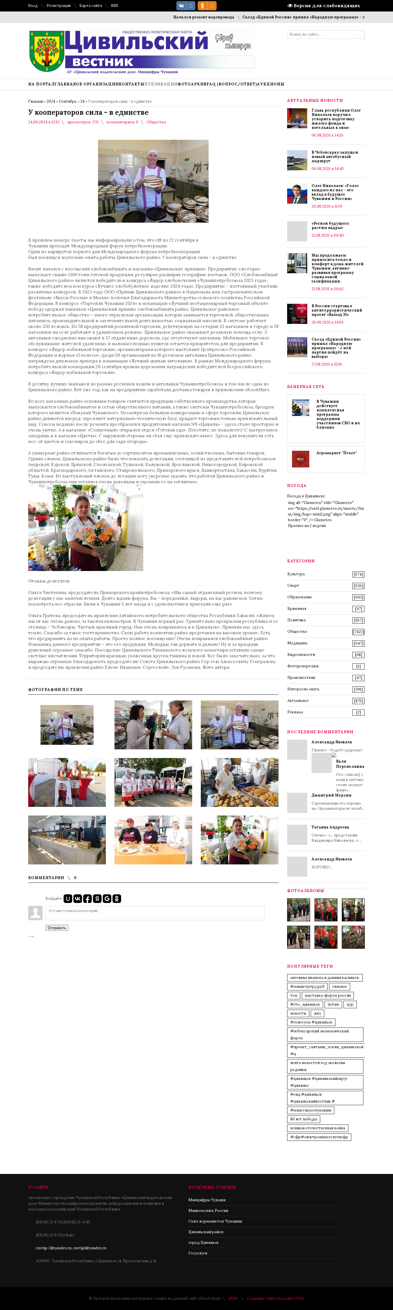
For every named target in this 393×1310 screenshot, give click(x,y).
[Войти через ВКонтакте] (77, 898)
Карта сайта (90, 5)
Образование (299, 597)
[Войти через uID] (68, 898)
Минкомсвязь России (208, 1210)
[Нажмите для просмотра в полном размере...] (85, 569)
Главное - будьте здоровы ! (338, 766)
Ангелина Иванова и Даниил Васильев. (325, 977)
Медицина (297, 643)
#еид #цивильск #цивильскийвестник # (312, 1098)
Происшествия (301, 677)
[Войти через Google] (107, 898)
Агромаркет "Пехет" (336, 453)
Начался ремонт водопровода (179, 17)
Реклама (295, 712)
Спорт (293, 585)
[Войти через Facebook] (87, 898)
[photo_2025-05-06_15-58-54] (325, 937)
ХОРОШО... (332, 863)
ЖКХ (317, 1013)
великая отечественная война (317, 1128)
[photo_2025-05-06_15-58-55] (353, 937)
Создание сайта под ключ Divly (275, 1298)
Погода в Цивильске (306, 496)
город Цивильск (203, 1242)
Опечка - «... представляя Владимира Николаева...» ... (337, 834)
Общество (156, 122)
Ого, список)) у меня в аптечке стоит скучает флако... (350, 776)
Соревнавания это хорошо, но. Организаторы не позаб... (338, 802)
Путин (333, 1004)
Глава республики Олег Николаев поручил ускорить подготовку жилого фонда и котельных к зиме (336, 119)
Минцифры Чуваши (207, 1200)
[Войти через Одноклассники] (116, 898)
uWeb (233, 1298)
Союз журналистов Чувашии (215, 1221)
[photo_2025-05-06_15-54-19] (298, 909)
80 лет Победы (303, 1119)
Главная (35, 101)
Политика (296, 620)
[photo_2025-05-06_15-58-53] (298, 937)
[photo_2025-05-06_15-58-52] (325, 909)
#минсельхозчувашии (310, 1110)
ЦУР (350, 1004)
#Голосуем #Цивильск (311, 1022)
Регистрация (58, 5)
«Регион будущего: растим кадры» (331, 225)
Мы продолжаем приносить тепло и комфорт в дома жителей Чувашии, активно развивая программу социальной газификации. (338, 268)
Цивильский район (205, 1231)
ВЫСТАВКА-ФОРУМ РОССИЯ (328, 995)
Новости (298, 1013)
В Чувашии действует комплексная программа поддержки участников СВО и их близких (338, 414)
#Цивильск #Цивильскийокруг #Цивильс (319, 1082)
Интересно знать (303, 689)
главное (339, 986)
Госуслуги (197, 1253)
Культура (296, 574)
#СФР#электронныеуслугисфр (319, 1137)
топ (293, 995)
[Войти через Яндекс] (97, 898)
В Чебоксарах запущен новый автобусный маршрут (335, 156)
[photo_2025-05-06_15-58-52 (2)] (353, 909)
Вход (33, 5)
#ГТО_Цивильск (305, 1004)
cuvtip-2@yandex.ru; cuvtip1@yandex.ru (71, 1248)
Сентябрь (68, 101)
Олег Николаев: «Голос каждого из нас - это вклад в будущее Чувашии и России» (335, 192)
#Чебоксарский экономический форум (319, 1034)
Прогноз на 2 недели (307, 525)
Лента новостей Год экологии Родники (317, 1066)
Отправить (57, 928)
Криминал (296, 608)
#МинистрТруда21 (307, 986)
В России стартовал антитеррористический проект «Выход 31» (337, 310)
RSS (114, 5)
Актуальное (298, 700)
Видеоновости (301, 654)
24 (82, 101)
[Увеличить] (67, 724)
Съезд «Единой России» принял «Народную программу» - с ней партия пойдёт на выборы (336, 348)
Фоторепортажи (302, 666)
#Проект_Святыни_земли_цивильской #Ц (326, 1050)
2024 (51, 101)
